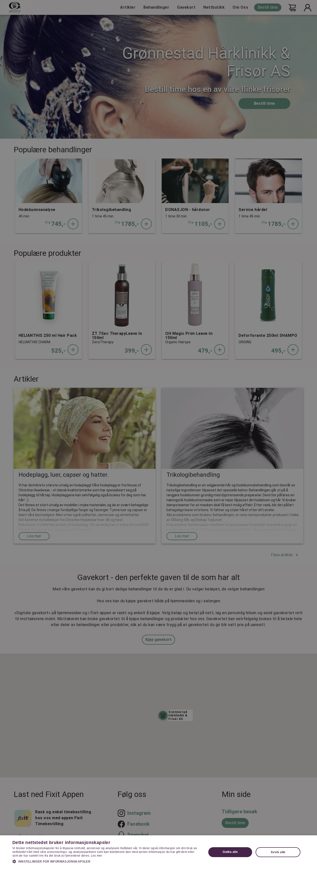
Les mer (96, 855)
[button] (106, 861)
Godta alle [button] (230, 852)
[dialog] (158, 852)
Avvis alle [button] (278, 852)
